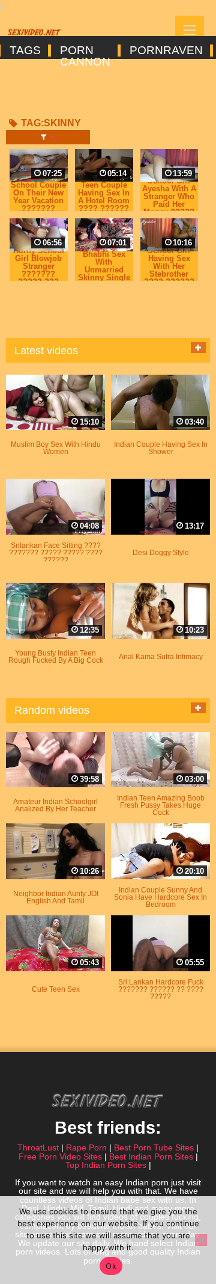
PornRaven (165, 51)
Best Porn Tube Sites (154, 1147)
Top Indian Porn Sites (105, 1165)
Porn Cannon (84, 51)
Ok (111, 1266)
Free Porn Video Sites (60, 1156)
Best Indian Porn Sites (151, 1156)
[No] (201, 1240)
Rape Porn (86, 1147)
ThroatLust (38, 1147)
